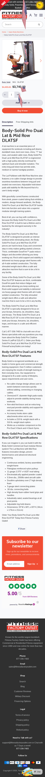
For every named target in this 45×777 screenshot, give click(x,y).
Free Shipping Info (25, 122)
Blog (22, 686)
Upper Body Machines (16, 32)
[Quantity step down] (5, 95)
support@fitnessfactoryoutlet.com (17, 743)
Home (4, 32)
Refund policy (22, 730)
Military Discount (22, 696)
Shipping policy (22, 725)
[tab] (9, 123)
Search (22, 681)
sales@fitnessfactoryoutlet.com (22, 667)
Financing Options (22, 701)
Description (7, 122)
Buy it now (23, 111)
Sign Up (31, 564)
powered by (14, 605)
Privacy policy (22, 720)
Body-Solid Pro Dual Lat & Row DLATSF (18, 35)
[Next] (41, 60)
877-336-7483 (31, 2)
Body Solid (6, 82)
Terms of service (22, 715)
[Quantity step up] (17, 95)
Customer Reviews (22, 691)
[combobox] (19, 24)
